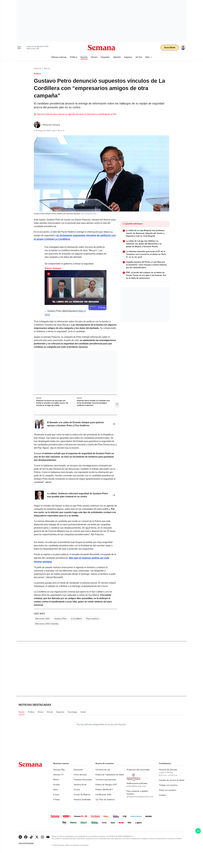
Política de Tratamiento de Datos (109, 774)
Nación (47, 68)
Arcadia (56, 784)
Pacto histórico (92, 618)
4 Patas (56, 799)
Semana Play (59, 770)
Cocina (77, 789)
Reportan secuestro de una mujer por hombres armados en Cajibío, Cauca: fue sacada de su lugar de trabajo (52, 403)
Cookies (162, 795)
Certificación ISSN (103, 794)
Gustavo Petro (60, 618)
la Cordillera (76, 618)
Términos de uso (102, 770)
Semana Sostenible (82, 799)
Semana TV (58, 774)
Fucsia (56, 794)
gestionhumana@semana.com (140, 796)
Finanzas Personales (83, 779)
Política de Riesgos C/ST (106, 784)
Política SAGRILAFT (104, 789)
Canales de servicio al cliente (171, 780)
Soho (55, 789)
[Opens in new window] (25, 837)
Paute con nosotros (167, 790)
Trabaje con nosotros (168, 785)
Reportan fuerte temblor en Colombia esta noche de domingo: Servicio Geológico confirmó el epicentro (93, 403)
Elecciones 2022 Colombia (47, 624)
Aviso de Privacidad (29, 843)
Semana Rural (80, 784)
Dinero (56, 779)
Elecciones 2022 (42, 618)
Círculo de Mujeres (82, 794)
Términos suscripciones (105, 779)
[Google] (20, 837)
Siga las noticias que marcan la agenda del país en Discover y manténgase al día (76, 114)
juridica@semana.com (136, 786)
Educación (78, 770)
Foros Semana (80, 774)
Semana (37, 68)
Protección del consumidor (138, 770)
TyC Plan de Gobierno (105, 799)
